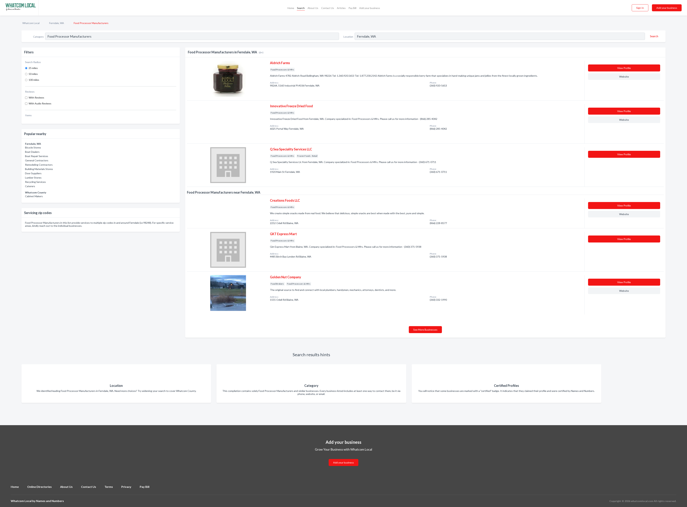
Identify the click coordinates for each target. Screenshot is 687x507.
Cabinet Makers (34, 196)
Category (38, 36)
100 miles (34, 79)
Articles (341, 7)
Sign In (640, 7)
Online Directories (39, 486)
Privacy (126, 486)
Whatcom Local (31, 23)
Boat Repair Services (36, 156)
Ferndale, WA (56, 23)
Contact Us (327, 7)
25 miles (33, 67)
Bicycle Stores (33, 147)
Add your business (369, 7)
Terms (108, 486)
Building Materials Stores (39, 168)
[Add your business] (343, 458)
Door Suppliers (33, 173)
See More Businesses (425, 329)
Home (291, 7)
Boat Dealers (32, 151)
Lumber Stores (33, 177)
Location (348, 36)
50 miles (33, 73)
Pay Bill (352, 7)
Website (624, 76)
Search (301, 7)
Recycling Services (35, 181)
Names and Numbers (50, 501)
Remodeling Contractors (39, 164)
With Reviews (36, 97)
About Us (313, 7)
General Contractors (36, 160)
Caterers (30, 186)
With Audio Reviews (40, 103)
